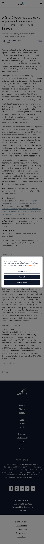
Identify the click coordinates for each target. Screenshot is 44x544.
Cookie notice (31, 265)
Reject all (22, 277)
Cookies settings (22, 271)
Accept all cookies (22, 282)
